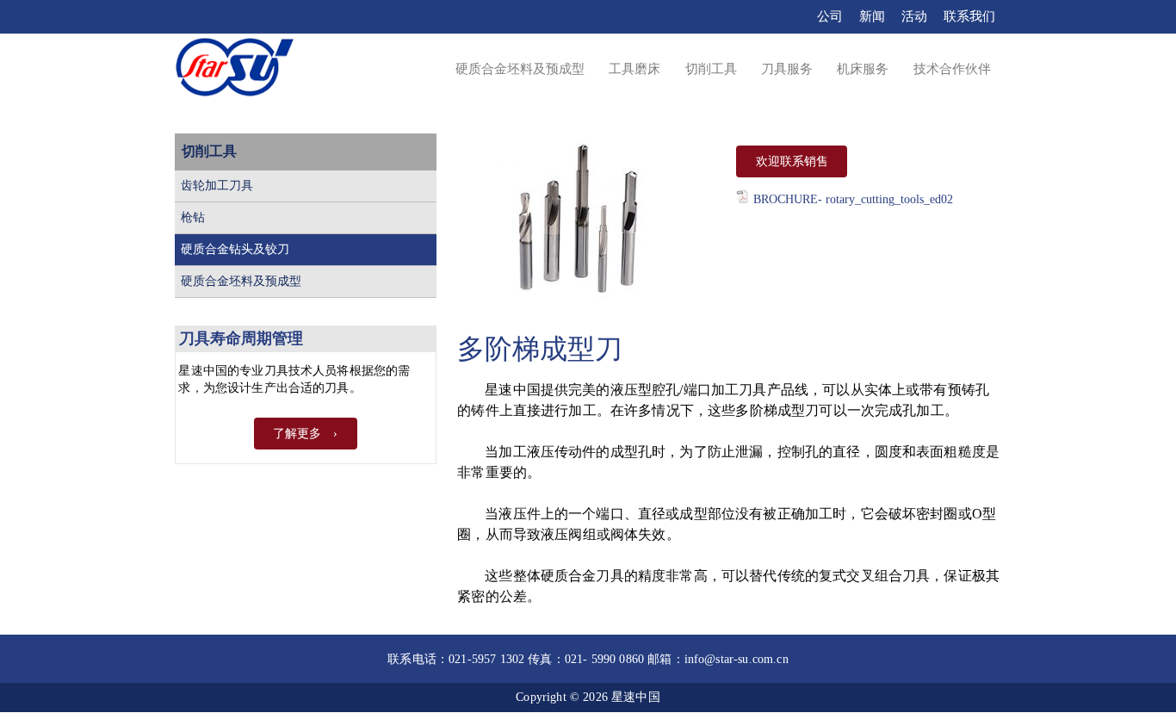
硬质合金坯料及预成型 (241, 281)
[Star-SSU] (234, 70)
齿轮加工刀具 (217, 185)
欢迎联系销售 (792, 161)
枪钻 (193, 217)
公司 (830, 16)
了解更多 (297, 433)
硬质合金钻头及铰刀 (235, 249)
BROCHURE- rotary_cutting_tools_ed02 (853, 199)
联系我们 (969, 16)
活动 (914, 16)
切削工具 (209, 151)
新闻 (872, 16)
